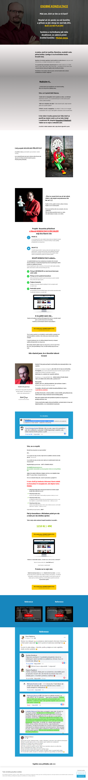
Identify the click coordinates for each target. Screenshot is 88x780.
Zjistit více (29, 613)
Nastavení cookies (81, 770)
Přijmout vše (81, 776)
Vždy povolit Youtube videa (29, 618)
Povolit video (29, 615)
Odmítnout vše (81, 773)
